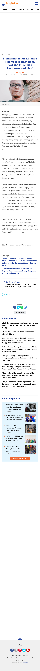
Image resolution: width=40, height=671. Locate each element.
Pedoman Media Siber (28, 658)
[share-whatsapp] (21, 307)
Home (4, 10)
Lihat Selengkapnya (19, 458)
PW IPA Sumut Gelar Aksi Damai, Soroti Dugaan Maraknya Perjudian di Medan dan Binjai (14, 407)
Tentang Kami (16, 655)
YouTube (29, 653)
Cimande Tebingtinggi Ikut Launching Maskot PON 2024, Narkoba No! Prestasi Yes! (20, 285)
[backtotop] (20, 640)
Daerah (30, 10)
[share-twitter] (18, 307)
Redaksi (25, 655)
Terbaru (13, 10)
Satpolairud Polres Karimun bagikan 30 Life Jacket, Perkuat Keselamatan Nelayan (14, 417)
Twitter (25, 653)
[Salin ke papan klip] (25, 307)
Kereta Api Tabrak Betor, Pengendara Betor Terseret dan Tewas (13, 448)
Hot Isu (21, 10)
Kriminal (7, 294)
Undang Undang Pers (12, 658)
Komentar (21, 312)
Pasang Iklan (20, 660)
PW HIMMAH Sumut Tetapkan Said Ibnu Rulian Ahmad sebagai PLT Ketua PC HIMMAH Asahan (14, 438)
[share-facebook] (14, 307)
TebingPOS (25, 663)
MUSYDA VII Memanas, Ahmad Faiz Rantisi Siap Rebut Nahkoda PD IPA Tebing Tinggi (14, 428)
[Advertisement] (20, 32)
